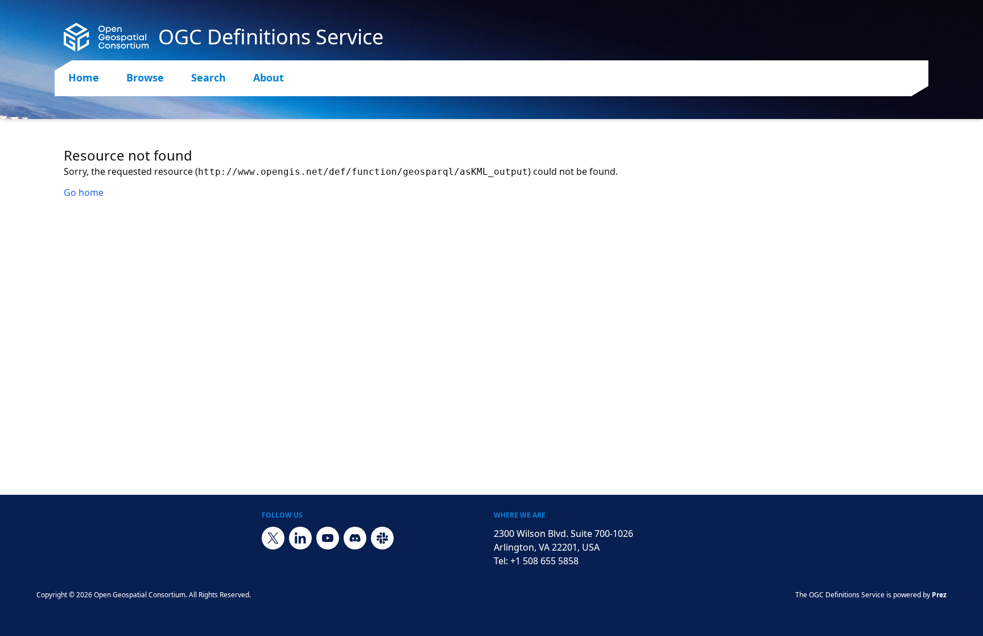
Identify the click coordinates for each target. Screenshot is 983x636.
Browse (145, 77)
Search (208, 77)
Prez (939, 595)
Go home (84, 192)
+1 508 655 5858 (544, 561)
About (268, 77)
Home (83, 77)
